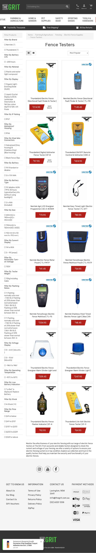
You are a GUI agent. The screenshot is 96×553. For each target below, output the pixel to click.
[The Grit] (48, 540)
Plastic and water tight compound (12, 73)
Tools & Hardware (87, 19)
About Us (10, 491)
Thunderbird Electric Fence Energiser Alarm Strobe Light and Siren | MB (42, 370)
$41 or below (11, 416)
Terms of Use (34, 491)
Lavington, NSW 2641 (57, 492)
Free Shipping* (53, 28)
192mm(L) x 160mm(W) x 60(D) (12, 226)
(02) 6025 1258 (57, 502)
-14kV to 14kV (11, 365)
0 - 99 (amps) (11, 253)
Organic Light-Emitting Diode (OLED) (11, 86)
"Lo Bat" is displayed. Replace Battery (11, 391)
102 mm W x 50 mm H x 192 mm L (11, 234)
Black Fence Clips (13, 158)
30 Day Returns (86, 28)
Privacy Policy (34, 495)
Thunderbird (12, 50)
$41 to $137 (11, 421)
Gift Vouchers (12, 504)
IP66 (8, 133)
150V (8, 267)
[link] (23, 544)
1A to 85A (10, 247)
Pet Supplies (45, 19)
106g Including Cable (11, 279)
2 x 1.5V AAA (11, 175)
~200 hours (10, 62)
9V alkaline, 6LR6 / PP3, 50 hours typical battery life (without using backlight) (12, 192)
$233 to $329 (12, 432)
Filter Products (10, 35)
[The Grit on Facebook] (56, 469)
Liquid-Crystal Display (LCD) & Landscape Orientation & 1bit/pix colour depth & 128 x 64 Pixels (11, 101)
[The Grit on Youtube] (48, 469)
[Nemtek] (87, 64)
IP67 (8, 119)
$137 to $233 (11, 427)
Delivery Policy (35, 504)
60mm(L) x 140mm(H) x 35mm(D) (9, 217)
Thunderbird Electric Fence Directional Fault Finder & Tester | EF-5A (42, 101)
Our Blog (10, 495)
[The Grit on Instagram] (39, 469)
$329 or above (12, 437)
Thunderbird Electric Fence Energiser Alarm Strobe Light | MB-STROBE (78, 370)
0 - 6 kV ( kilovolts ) (12, 351)
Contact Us (11, 499)
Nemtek (10, 45)
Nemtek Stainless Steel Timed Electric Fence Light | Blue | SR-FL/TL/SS (77, 316)
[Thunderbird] (51, 65)
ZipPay (31, 508)
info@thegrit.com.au (60, 498)
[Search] (67, 6)
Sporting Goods (73, 19)
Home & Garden (32, 19)
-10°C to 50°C (11, 377)
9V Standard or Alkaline (11, 169)
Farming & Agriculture (17, 19)
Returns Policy (35, 499)
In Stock (11, 404)
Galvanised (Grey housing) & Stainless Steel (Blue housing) (12, 149)
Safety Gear (59, 19)
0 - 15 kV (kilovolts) (8, 359)
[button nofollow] (77, 7)
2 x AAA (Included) (8, 204)
